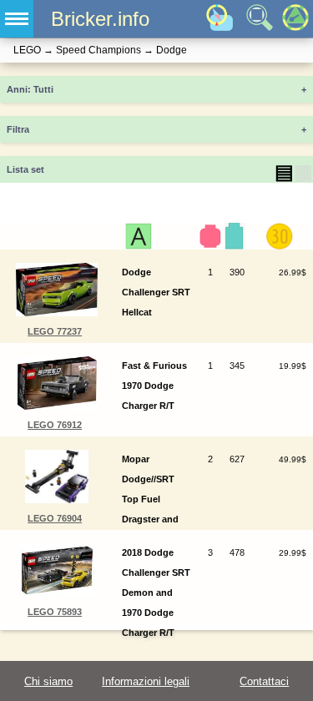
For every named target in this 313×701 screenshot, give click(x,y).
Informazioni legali (145, 681)
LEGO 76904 (55, 518)
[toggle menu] (16, 19)
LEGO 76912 (55, 425)
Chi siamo (48, 681)
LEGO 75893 (55, 612)
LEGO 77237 (55, 331)
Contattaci (264, 681)
